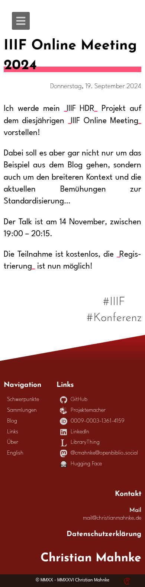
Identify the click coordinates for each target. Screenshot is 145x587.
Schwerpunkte (23, 399)
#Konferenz (114, 316)
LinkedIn (80, 432)
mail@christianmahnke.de (112, 518)
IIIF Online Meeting (104, 121)
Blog (12, 421)
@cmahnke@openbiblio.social (104, 453)
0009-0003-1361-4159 (98, 421)
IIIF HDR (81, 109)
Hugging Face (86, 464)
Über (12, 442)
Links (12, 432)
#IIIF (114, 300)
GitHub (79, 399)
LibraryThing (85, 442)
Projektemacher (88, 410)
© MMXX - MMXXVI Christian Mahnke (72, 580)
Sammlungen (22, 410)
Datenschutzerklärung (104, 532)
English (15, 453)
